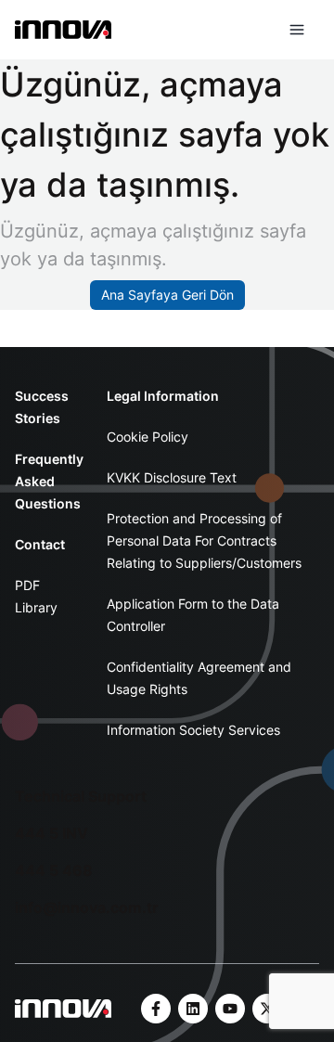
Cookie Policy (147, 436)
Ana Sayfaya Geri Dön (167, 294)
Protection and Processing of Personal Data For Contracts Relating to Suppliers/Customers (204, 540)
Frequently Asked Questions (49, 481)
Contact (40, 544)
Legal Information (163, 396)
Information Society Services (193, 730)
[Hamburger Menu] (297, 29)
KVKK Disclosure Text (172, 477)
